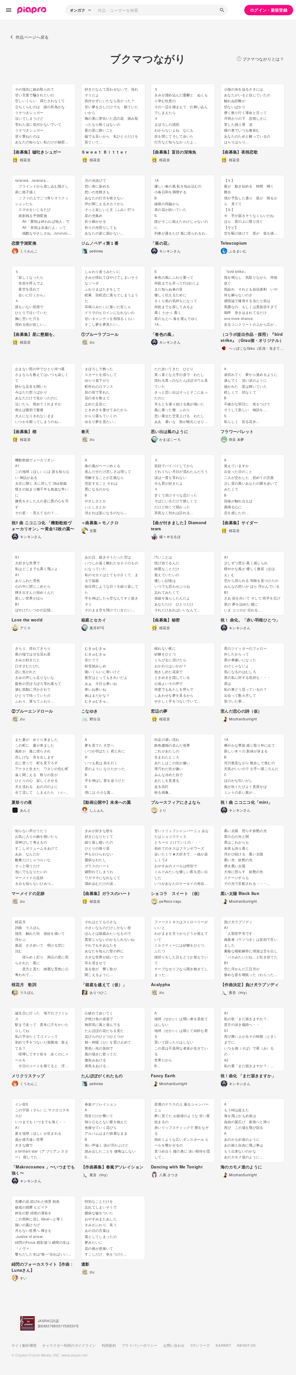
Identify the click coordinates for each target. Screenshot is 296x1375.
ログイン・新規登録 (268, 10)
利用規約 (109, 1345)
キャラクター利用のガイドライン (69, 1345)
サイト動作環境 (24, 1345)
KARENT (223, 1345)
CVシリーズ (200, 1345)
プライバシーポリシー (140, 1345)
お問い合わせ (174, 1345)
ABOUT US (246, 1345)
